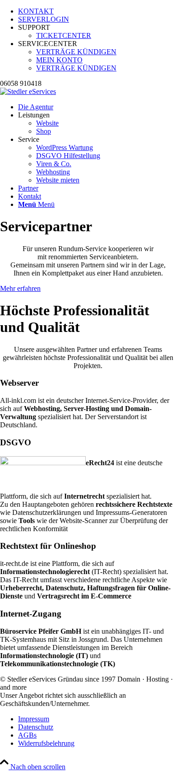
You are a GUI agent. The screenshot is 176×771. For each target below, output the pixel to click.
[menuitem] (97, 11)
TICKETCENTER (63, 35)
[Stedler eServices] (28, 91)
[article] (88, 413)
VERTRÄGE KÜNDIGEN (76, 52)
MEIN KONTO (59, 60)
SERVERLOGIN (43, 19)
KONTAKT (36, 11)
